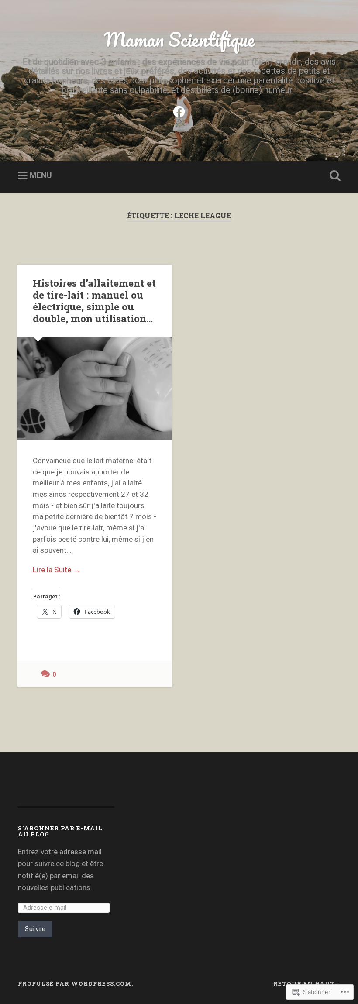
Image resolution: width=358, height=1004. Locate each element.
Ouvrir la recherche (333, 176)
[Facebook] (179, 111)
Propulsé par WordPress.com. (75, 983)
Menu (41, 175)
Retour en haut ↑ (306, 983)
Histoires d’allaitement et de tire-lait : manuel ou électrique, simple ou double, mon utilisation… (94, 300)
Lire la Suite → (56, 569)
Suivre (35, 929)
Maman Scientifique (179, 39)
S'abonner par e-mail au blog (60, 831)
